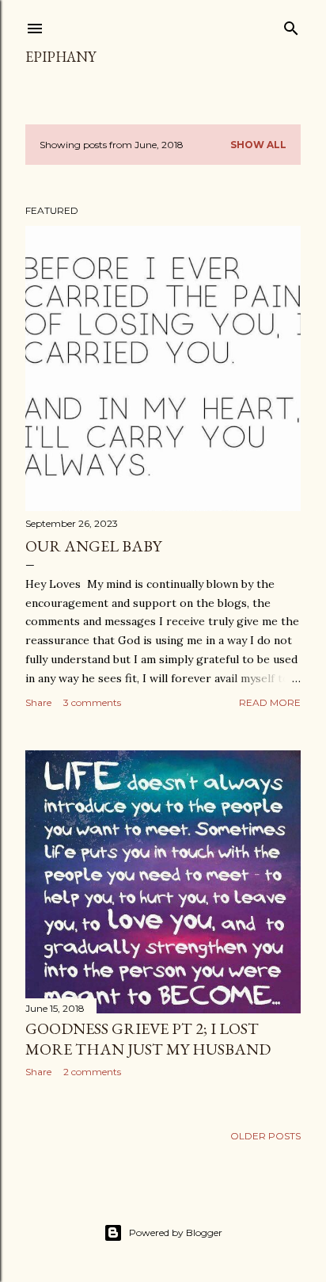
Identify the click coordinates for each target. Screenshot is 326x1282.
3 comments (92, 702)
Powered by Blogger (175, 1232)
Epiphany (60, 57)
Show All (258, 145)
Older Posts (265, 1136)
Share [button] (38, 702)
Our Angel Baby (93, 546)
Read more (270, 702)
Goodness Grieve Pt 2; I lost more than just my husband (148, 1038)
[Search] (291, 25)
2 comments (92, 1072)
